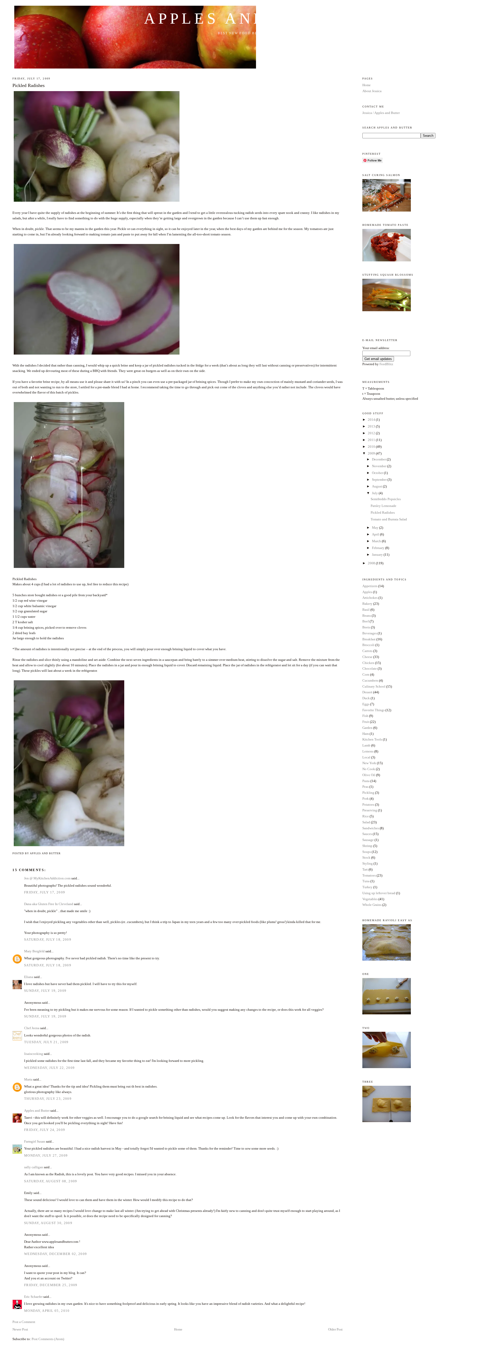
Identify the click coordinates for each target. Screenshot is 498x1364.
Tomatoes (369, 875)
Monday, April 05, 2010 (47, 1311)
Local (366, 757)
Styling (367, 863)
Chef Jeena (31, 1028)
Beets (366, 627)
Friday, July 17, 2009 (44, 892)
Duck (366, 698)
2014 (372, 420)
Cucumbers (370, 680)
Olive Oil (368, 775)
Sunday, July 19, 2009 (45, 991)
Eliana (28, 977)
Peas (365, 787)
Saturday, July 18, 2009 (47, 939)
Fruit (365, 722)
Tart (365, 869)
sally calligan (33, 1167)
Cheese (367, 657)
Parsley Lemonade (383, 506)
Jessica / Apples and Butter (381, 113)
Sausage (368, 840)
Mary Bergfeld (34, 951)
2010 (372, 447)
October (378, 473)
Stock (366, 857)
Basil (366, 610)
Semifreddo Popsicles (386, 499)
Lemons (368, 751)
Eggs (365, 704)
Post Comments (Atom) (48, 1339)
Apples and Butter (249, 18)
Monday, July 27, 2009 (46, 1155)
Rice (365, 816)
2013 (372, 426)
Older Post (335, 1329)
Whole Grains (372, 905)
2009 (372, 453)
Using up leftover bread (378, 893)
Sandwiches (370, 828)
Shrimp (367, 846)
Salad (366, 822)
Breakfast (369, 639)
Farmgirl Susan (34, 1141)
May (375, 528)
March (377, 541)
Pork (365, 798)
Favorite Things (373, 710)
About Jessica (372, 91)
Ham (365, 734)
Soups (366, 852)
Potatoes (368, 804)
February (378, 548)
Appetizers (369, 586)
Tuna (366, 881)
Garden (367, 728)
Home (178, 1329)
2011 (372, 440)
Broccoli (368, 645)
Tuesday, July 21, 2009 (46, 1042)
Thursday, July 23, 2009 (48, 1099)
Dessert (367, 692)
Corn (365, 674)
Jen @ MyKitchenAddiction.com (47, 878)
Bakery (367, 604)
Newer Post (20, 1329)
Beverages (369, 633)
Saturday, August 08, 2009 (50, 1181)
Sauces (367, 834)
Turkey (367, 887)
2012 (372, 433)
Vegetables (370, 899)
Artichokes (370, 598)
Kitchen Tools (372, 739)
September (380, 479)
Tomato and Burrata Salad (389, 519)
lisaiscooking (33, 1054)
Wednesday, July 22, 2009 (49, 1068)
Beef (365, 621)
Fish (365, 716)
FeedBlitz (386, 364)
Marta (28, 1079)
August (377, 486)
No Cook (368, 769)
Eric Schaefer (33, 1297)
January (378, 555)
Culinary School (373, 686)
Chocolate (369, 668)
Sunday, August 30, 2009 (48, 1223)
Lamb (366, 745)
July (375, 493)
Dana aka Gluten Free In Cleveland (48, 904)
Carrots (367, 651)
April (376, 534)
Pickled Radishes (28, 85)
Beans (366, 615)
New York (369, 763)
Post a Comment (23, 1322)
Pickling (368, 793)
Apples (367, 592)
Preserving (369, 810)
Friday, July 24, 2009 (44, 1130)
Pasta (366, 781)
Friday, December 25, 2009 (51, 1285)
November (379, 466)
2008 (372, 563)
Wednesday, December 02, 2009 (55, 1254)
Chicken (368, 663)
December (379, 459)
